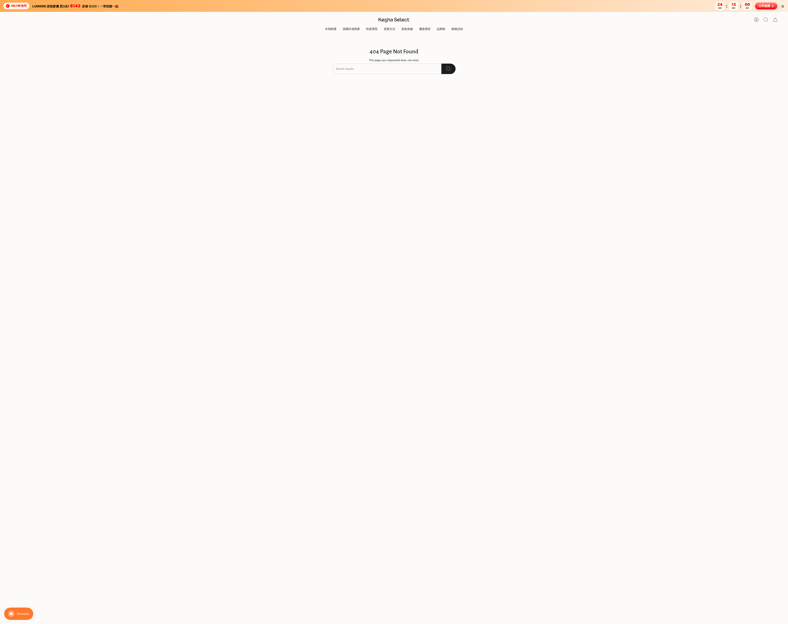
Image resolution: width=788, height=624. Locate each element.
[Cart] (775, 19)
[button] (331, 29)
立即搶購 (766, 5)
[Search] (448, 69)
